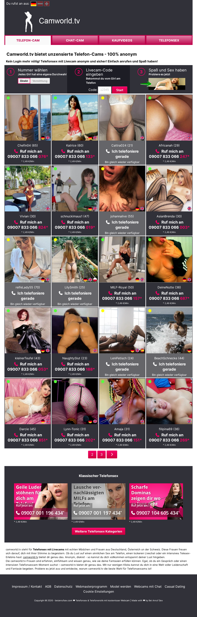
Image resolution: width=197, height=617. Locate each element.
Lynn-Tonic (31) (75, 429)
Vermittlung (40, 80)
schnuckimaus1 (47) (75, 216)
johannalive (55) (122, 216)
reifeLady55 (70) (28, 287)
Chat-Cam (75, 40)
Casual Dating (175, 586)
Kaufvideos (122, 40)
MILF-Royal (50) (122, 287)
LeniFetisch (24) (122, 358)
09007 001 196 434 (42, 512)
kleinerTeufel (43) (27, 358)
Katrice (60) (74, 145)
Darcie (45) (27, 429)
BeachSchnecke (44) (169, 358)
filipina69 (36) (169, 429)
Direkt (24, 80)
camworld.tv (30, 557)
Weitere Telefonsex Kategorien (98, 531)
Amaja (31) (122, 429)
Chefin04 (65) (28, 145)
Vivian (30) (28, 216)
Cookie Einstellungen (98, 591)
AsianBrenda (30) (169, 216)
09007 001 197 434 (100, 512)
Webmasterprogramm (91, 586)
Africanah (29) (169, 145)
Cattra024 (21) (122, 145)
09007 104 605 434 (157, 512)
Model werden (120, 586)
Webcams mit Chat (148, 586)
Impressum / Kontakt (27, 586)
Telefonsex (169, 40)
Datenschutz (63, 586)
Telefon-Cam (28, 40)
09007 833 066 (28, 156)
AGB (48, 586)
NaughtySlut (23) (74, 358)
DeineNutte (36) (169, 287)
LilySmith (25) (75, 287)
